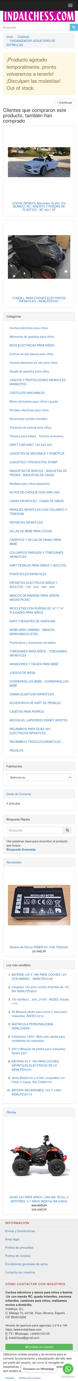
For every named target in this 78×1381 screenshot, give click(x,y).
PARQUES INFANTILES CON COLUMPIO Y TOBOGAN (38, 511)
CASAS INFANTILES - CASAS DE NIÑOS (37, 501)
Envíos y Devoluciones (20, 1231)
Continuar (65, 102)
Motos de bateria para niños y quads (34, 401)
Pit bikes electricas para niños (29, 410)
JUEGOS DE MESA (22, 673)
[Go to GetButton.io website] (68, 1376)
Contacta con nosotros (20, 1272)
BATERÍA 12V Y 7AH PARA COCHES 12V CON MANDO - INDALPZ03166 (39, 976)
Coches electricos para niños (29, 328)
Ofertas (11, 1112)
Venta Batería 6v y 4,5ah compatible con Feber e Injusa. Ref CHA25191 (38, 1080)
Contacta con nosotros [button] (40, 1347)
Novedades (13, 862)
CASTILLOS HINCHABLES (27, 393)
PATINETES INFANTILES (26, 522)
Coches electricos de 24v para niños (33, 362)
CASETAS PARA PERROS (27, 711)
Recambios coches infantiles (28, 419)
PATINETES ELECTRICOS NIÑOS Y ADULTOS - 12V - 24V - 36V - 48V (33, 585)
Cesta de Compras (18, 794)
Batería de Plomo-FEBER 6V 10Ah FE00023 (39, 947)
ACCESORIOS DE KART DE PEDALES (35, 703)
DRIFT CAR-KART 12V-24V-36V (31, 445)
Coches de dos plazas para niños (31, 354)
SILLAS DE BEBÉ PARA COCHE (31, 531)
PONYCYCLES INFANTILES (28, 574)
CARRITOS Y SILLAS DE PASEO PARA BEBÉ (35, 542)
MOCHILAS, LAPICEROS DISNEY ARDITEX (39, 720)
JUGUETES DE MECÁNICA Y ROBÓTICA (37, 453)
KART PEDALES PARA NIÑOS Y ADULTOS (38, 565)
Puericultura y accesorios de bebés (33, 642)
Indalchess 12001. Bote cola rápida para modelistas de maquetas (38, 1038)
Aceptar (9, 1378)
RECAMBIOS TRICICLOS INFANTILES (35, 742)
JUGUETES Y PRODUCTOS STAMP (33, 462)
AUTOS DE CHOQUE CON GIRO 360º (35, 492)
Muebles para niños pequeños (30, 483)
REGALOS (16, 750)
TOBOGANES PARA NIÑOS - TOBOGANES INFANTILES (38, 653)
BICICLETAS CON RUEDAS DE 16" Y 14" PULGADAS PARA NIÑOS (37, 610)
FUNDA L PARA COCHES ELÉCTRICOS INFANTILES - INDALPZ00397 (39, 299)
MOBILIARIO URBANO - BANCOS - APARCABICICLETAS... (33, 632)
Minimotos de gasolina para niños (32, 336)
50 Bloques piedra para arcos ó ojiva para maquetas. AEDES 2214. (39, 1014)
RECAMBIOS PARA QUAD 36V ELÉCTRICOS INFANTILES (30, 731)
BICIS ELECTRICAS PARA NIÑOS (32, 345)
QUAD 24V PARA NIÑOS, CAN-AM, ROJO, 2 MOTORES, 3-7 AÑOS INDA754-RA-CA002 (39, 1199)
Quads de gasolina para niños (29, 371)
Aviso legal (12, 1239)
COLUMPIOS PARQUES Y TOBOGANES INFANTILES (36, 554)
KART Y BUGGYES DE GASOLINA (32, 621)
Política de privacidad (19, 1247)
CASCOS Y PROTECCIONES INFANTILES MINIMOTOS (38, 382)
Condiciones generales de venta (26, 1264)
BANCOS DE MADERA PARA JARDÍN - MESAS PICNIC (35, 597)
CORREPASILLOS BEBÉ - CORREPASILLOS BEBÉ (39, 683)
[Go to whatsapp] (68, 1369)
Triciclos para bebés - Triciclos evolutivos (36, 436)
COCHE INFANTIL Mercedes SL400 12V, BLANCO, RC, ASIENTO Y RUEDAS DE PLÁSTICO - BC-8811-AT (39, 206)
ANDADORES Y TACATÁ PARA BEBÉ (34, 664)
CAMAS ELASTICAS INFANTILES (32, 694)
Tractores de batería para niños (30, 427)
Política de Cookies (17, 1256)
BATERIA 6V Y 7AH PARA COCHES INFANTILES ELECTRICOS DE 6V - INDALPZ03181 (35, 1065)
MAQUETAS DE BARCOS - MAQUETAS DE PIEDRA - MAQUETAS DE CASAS (38, 473)
